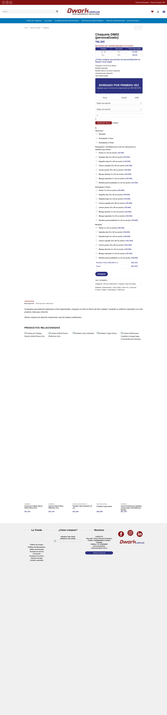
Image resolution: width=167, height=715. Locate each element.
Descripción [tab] (29, 303)
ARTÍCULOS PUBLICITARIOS (92, 21)
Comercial (133, 287)
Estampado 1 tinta (115, 148)
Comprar (102, 274)
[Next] (32, 519)
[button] (158, 11)
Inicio (26, 28)
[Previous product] (140, 28)
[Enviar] (57, 12)
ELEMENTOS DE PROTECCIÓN (66, 21)
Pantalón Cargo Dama (104, 506)
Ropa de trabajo (35, 28)
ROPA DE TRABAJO (34, 21)
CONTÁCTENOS (133, 21)
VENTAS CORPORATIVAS (115, 21)
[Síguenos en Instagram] (7, 2)
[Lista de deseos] (152, 11)
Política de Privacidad (37, 549)
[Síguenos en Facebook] (3, 2)
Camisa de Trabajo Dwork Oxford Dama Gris (33, 507)
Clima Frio (125, 287)
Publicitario (121, 290)
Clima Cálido (117, 287)
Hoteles (104, 290)
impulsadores (112, 290)
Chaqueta (46, 28)
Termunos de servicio (37, 551)
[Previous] (25, 519)
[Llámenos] (10, 2)
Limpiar (115, 123)
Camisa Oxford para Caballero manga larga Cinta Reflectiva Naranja (131, 508)
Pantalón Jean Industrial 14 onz (82, 507)
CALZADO (48, 21)
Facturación (37, 554)
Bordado (98, 224)
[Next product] (136, 28)
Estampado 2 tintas (102, 187)
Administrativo (107, 287)
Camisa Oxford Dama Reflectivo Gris (56, 507)
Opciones (99, 131)
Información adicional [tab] (44, 303)
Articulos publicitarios (110, 284)
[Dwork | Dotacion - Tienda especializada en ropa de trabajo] (83, 11)
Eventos (98, 290)
